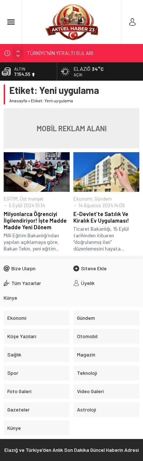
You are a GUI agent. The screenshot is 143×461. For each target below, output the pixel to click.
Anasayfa (18, 100)
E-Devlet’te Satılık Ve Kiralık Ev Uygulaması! (101, 217)
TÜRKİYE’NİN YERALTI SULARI (60, 53)
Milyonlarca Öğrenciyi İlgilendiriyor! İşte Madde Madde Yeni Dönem (35, 220)
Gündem (103, 199)
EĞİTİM (11, 199)
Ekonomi (82, 199)
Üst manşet (31, 199)
